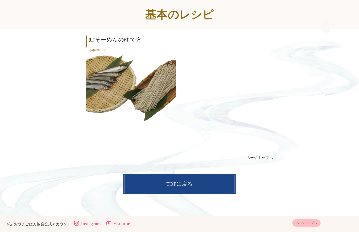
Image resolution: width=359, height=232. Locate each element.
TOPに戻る (179, 184)
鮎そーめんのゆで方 (115, 40)
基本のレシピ (98, 50)
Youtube (121, 223)
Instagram (90, 223)
